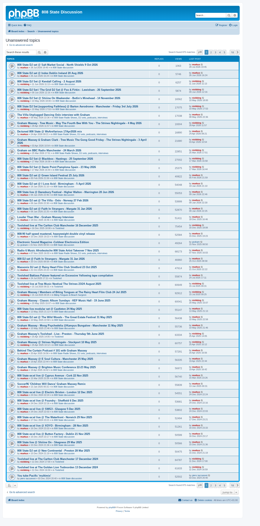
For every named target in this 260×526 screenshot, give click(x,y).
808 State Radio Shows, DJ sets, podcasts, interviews (81, 117)
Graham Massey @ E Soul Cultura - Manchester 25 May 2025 (55, 358)
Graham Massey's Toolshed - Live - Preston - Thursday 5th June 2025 (60, 333)
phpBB (112, 507)
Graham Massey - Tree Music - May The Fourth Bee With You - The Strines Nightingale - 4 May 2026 (79, 123)
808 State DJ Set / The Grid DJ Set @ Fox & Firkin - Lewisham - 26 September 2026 (69, 89)
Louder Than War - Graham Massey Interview (45, 217)
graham (24, 245)
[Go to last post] (202, 64)
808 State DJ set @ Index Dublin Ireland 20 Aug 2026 (50, 73)
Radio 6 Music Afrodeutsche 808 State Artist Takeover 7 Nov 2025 (58, 250)
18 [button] (232, 52)
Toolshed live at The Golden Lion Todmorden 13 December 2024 (57, 467)
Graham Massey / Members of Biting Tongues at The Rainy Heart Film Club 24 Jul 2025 (71, 292)
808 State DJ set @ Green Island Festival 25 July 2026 (50, 175)
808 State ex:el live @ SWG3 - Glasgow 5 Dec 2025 (48, 408)
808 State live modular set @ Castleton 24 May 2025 (49, 308)
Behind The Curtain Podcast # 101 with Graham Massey (52, 350)
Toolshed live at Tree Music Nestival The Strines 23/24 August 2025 (59, 283)
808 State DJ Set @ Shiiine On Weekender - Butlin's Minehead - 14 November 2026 (68, 98)
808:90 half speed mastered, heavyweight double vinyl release (56, 233)
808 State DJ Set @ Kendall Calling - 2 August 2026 (49, 81)
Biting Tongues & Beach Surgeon (70, 295)
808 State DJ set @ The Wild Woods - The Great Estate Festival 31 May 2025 (64, 317)
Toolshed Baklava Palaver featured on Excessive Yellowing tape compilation (65, 275)
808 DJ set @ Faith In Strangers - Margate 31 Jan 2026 (51, 258)
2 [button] (211, 52)
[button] (200, 52)
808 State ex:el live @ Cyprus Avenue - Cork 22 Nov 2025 (52, 375)
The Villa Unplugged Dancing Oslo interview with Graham (53, 114)
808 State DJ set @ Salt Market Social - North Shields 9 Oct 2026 (57, 64)
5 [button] (224, 52)
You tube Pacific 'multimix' (34, 475)
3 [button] (215, 52)
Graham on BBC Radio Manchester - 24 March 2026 (49, 150)
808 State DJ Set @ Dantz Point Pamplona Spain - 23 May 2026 (56, 167)
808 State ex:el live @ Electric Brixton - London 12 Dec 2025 (54, 392)
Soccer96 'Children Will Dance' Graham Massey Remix (51, 383)
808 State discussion (63, 67)
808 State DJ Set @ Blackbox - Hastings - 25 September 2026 (55, 158)
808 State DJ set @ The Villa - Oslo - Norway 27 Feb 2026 (52, 200)
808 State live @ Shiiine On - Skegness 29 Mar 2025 (49, 442)
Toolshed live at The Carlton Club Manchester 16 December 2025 (57, 225)
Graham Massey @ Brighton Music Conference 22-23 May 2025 (56, 367)
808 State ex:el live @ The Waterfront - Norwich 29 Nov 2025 (54, 417)
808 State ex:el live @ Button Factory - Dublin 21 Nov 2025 (53, 433)
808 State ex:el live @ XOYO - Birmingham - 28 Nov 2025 (52, 425)
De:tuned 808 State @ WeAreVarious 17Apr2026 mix (49, 131)
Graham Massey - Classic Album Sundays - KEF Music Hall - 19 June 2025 (63, 300)
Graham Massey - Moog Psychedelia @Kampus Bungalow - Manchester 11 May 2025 (70, 325)
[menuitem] (27, 25)
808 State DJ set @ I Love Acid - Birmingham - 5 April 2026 (54, 183)
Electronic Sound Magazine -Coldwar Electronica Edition (53, 242)
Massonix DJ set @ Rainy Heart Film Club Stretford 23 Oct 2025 (57, 267)
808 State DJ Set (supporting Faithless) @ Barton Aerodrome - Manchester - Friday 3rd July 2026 (77, 106)
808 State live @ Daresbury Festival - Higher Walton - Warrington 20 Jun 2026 (65, 192)
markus (24, 67)
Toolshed (59, 228)
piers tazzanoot (28, 478)
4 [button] (220, 52)
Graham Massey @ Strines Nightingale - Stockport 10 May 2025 (56, 342)
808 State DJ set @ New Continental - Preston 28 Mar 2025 (53, 450)
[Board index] (24, 13)
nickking (24, 84)
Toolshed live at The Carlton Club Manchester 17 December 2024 (57, 459)
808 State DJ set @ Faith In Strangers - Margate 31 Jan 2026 (54, 208)
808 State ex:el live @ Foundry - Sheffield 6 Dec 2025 (50, 400)
